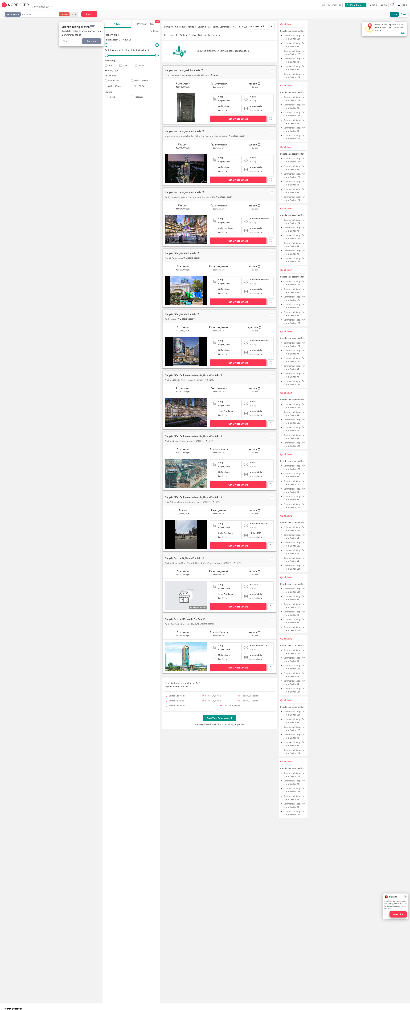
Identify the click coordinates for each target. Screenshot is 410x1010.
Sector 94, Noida (213, 695)
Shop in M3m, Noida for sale (180, 253)
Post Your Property (356, 5)
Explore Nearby (210, 74)
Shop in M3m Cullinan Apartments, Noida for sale (192, 375)
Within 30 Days (115, 86)
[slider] (106, 45)
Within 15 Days (141, 80)
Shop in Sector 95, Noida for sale (183, 131)
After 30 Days (140, 86)
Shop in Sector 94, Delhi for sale (182, 70)
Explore (90, 41)
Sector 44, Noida (176, 700)
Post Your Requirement (219, 718)
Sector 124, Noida (177, 695)
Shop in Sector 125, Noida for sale (183, 619)
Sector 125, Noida (250, 695)
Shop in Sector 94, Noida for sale (183, 192)
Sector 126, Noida (231, 705)
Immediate (113, 80)
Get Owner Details (238, 118)
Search (89, 14)
